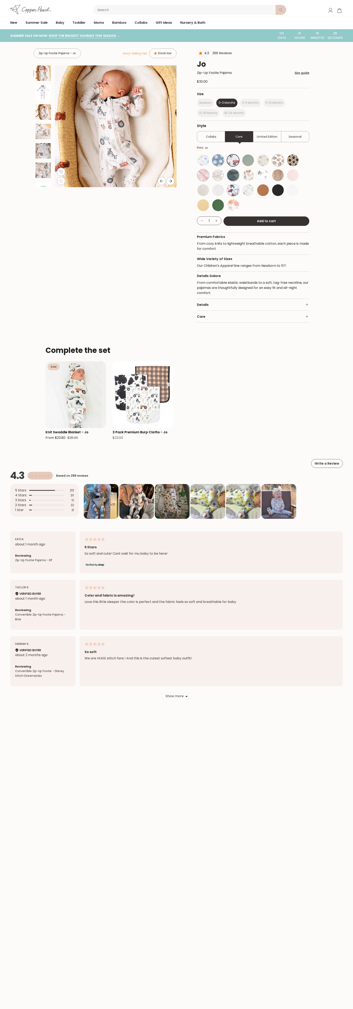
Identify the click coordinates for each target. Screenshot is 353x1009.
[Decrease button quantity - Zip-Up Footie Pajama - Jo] (202, 220)
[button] (101, 501)
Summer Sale (37, 22)
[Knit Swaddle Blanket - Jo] (76, 394)
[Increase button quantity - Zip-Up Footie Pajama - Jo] (216, 220)
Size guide (302, 73)
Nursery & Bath (192, 22)
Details (203, 304)
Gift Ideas (164, 22)
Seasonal (295, 137)
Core (239, 137)
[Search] (281, 10)
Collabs (141, 22)
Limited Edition (267, 137)
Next (170, 181)
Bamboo (119, 22)
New (13, 22)
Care (201, 316)
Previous (162, 181)
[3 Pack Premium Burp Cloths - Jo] (143, 394)
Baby (60, 22)
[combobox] (185, 10)
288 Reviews (222, 53)
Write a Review (327, 463)
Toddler (79, 22)
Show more (174, 696)
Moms (99, 22)
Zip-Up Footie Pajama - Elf (33, 560)
